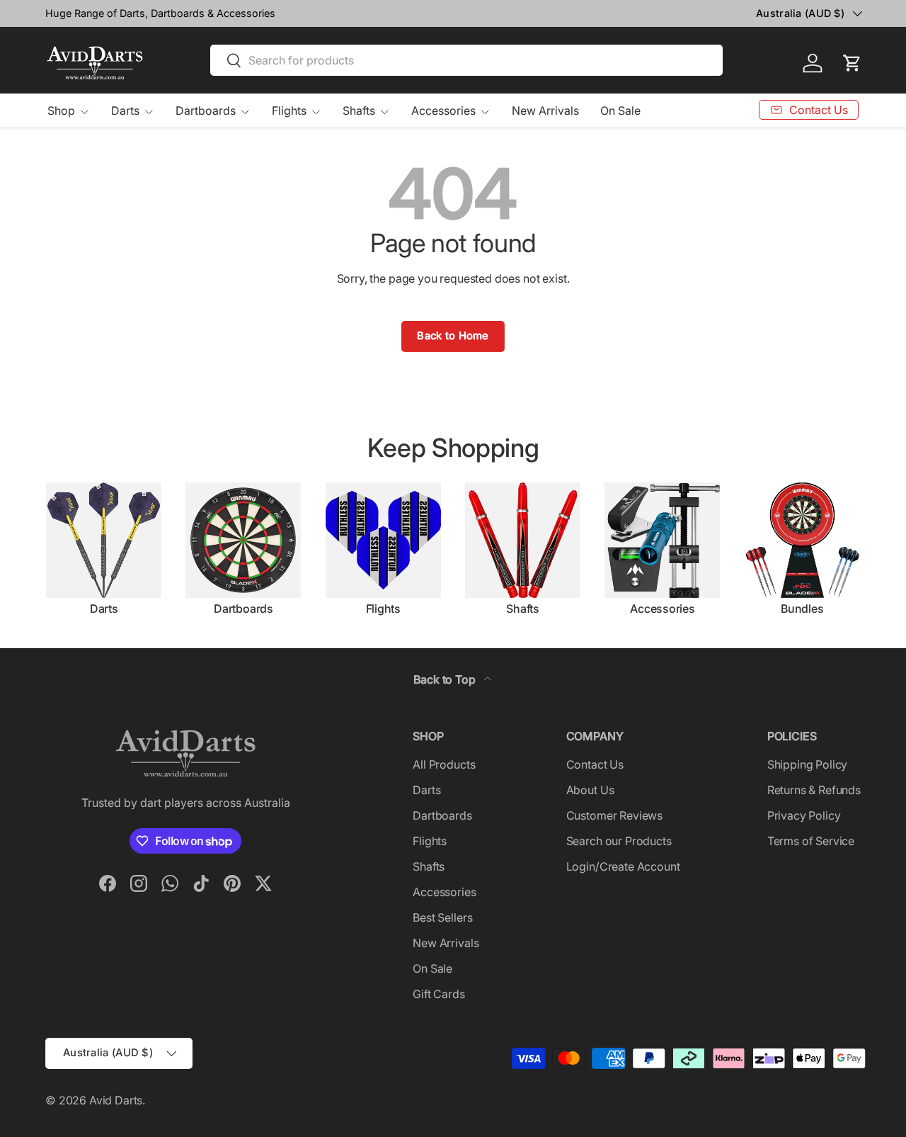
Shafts (359, 110)
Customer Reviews (614, 815)
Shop (61, 110)
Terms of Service (810, 841)
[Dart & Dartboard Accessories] (662, 540)
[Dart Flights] (383, 540)
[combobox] (466, 60)
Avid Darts (115, 1100)
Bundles (802, 608)
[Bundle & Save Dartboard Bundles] (802, 540)
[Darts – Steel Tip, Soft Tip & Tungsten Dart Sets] (103, 540)
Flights (289, 110)
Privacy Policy (804, 815)
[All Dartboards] (243, 540)
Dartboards (206, 110)
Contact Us (595, 764)
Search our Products (619, 841)
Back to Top (445, 679)
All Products (444, 764)
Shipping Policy (807, 764)
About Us (590, 790)
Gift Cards (438, 994)
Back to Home (453, 335)
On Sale (620, 110)
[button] (852, 63)
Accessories (443, 110)
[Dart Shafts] (522, 540)
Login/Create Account (623, 866)
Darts (125, 110)
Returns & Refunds (814, 790)
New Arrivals (545, 110)
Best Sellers (442, 917)
